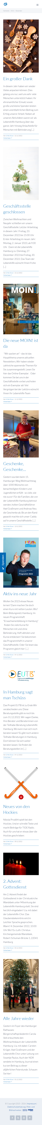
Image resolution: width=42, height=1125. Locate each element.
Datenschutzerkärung (16, 1107)
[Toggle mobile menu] (38, 5)
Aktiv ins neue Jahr (20, 593)
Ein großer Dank (18, 78)
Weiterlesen (7, 138)
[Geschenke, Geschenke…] (21, 433)
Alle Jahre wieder (18, 1018)
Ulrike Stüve (9, 135)
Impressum (31, 1103)
